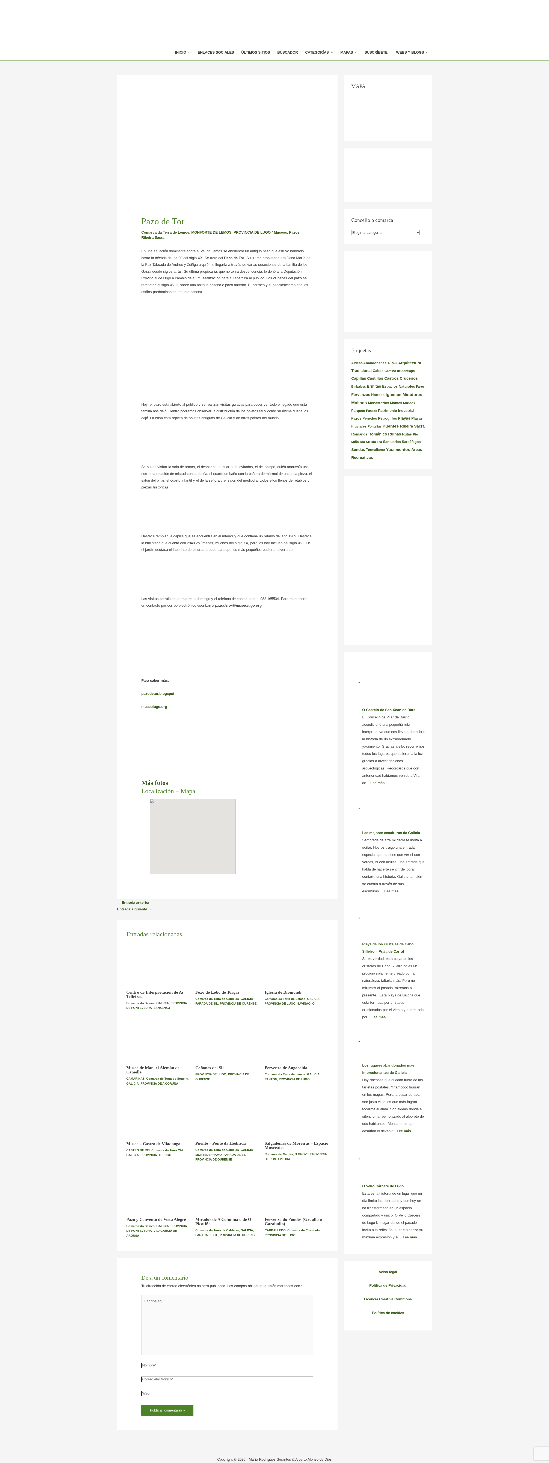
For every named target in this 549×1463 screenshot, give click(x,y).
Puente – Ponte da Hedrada (220, 1143)
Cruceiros (409, 378)
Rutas (407, 434)
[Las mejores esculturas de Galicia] (393, 808)
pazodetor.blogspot (157, 694)
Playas (404, 418)
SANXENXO (162, 1008)
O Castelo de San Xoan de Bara (388, 710)
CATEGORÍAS (317, 52)
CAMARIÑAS (135, 1078)
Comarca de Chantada (303, 1230)
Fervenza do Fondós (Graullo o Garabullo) (293, 1221)
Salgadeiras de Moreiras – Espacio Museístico (296, 1145)
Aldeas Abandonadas (368, 363)
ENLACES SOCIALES (216, 52)
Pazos (294, 232)
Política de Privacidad (387, 1285)
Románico (377, 434)
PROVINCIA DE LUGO (252, 232)
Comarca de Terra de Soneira (167, 1078)
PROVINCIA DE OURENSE (238, 1003)
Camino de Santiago (400, 371)
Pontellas (375, 426)
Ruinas (394, 434)
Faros (420, 386)
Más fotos (154, 782)
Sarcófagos (411, 442)
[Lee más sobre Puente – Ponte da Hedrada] (227, 1116)
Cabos (378, 371)
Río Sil (365, 442)
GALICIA (162, 1003)
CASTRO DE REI (138, 1150)
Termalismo (375, 450)
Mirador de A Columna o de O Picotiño (223, 1221)
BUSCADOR (287, 52)
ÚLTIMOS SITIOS (255, 52)
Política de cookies (388, 1313)
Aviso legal (388, 1272)
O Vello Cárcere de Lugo (383, 1186)
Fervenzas (360, 395)
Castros (391, 378)
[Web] (227, 1394)
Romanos (359, 434)
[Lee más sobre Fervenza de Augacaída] (297, 1040)
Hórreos (378, 395)
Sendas (358, 449)
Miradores (412, 394)
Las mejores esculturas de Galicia (391, 833)
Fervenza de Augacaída (286, 1067)
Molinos (359, 403)
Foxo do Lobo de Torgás (217, 992)
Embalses (358, 386)
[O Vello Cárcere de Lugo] (393, 1159)
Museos (280, 232)
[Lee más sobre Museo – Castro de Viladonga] (158, 1116)
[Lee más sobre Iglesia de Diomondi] (297, 965)
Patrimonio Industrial (396, 411)
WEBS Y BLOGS (410, 52)
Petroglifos (387, 418)
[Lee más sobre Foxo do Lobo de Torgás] (227, 965)
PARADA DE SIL (206, 1003)
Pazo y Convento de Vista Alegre (156, 1219)
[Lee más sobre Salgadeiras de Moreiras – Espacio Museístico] (297, 1116)
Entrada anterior (133, 903)
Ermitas (374, 386)
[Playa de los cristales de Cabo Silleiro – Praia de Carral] (393, 918)
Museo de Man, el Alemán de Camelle (152, 1069)
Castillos (375, 378)
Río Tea (376, 442)
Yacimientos (398, 449)
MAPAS (346, 52)
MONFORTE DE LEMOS (211, 232)
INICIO (180, 52)
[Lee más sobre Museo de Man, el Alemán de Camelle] (158, 1040)
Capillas (358, 378)
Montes (396, 403)
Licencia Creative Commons (388, 1299)
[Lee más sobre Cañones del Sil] (227, 1040)
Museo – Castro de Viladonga (153, 1143)
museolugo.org (154, 707)
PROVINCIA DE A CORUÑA (159, 1083)
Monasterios (378, 403)
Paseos (371, 411)
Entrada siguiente (134, 909)
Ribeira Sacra (152, 238)
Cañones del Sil (209, 1067)
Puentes (391, 426)
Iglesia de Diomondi (283, 992)
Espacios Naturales (398, 386)
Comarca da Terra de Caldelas (217, 999)
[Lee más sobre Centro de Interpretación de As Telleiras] (158, 965)
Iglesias (393, 394)
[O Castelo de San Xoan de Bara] (393, 683)
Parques (358, 411)
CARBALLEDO (275, 1230)
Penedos (369, 418)
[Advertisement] (227, 332)
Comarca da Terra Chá (167, 1150)
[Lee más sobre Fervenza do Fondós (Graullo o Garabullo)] (297, 1192)
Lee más (377, 783)
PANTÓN (271, 1079)
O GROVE (302, 1154)
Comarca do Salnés (140, 1003)
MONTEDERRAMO (208, 1154)
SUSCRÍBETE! (377, 52)
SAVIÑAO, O (306, 1003)
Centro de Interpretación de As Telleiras (155, 994)
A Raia (392, 363)
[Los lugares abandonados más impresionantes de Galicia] (393, 1042)
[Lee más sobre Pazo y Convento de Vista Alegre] (158, 1192)
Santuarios (392, 442)
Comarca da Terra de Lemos (165, 232)
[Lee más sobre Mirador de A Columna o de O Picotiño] (227, 1192)
